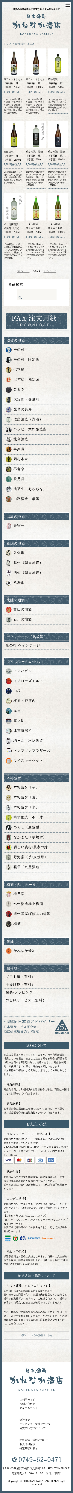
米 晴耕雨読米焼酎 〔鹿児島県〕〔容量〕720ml (15, 228)
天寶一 (19, 526)
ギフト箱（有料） (20, 977)
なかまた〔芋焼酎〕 (30, 837)
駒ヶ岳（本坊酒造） (30, 740)
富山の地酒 (22, 609)
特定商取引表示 (28, 1448)
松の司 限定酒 (26, 359)
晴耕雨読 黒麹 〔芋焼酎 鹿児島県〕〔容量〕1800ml (60, 155)
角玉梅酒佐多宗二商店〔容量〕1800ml (57, 228)
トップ (7, 43)
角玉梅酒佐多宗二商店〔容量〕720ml (34, 228)
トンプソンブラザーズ (32, 750)
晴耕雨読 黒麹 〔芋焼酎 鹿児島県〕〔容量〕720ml (38, 155)
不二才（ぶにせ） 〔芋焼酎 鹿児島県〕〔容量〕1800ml (38, 83)
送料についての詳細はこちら (36, 1335)
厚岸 (17, 711)
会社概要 (24, 1419)
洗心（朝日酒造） (28, 572)
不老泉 (19, 469)
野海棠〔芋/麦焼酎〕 (30, 857)
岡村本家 (20, 459)
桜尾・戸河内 (24, 701)
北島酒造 (20, 439)
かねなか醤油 (24, 950)
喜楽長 (19, 449)
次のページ (50, 271)
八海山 (19, 582)
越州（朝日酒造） (28, 562)
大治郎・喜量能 (26, 399)
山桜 (17, 691)
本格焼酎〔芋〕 (26, 787)
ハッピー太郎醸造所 (30, 429)
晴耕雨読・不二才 (25, 43)
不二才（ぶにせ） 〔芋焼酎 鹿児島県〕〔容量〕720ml (16, 83)
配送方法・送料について (33, 1439)
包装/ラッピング (19, 992)
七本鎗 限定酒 (27, 379)
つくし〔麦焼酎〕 (28, 827)
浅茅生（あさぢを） (30, 489)
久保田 (19, 552)
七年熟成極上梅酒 (28, 904)
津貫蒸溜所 (22, 731)
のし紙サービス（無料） (26, 1000)
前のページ (23, 271)
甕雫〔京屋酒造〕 (28, 867)
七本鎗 (19, 369)
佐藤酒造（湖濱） (28, 419)
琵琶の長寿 (22, 409)
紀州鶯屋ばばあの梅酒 (32, 914)
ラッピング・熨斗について (35, 1423)
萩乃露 (19, 479)
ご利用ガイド (27, 1399)
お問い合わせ (27, 1403)
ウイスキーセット (28, 760)
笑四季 (19, 389)
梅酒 (17, 924)
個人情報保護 (27, 1444)
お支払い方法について (32, 1428)
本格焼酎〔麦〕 (26, 797)
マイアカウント (28, 1408)
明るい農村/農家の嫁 (30, 847)
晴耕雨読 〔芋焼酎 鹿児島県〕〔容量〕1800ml (16, 155)
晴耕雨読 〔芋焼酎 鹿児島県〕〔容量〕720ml (60, 83)
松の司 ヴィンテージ (23, 645)
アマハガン (22, 671)
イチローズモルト (28, 681)
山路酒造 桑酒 (26, 499)
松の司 (19, 349)
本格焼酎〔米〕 (26, 807)
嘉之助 (19, 721)
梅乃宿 (19, 894)
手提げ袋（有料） (20, 984)
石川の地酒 (22, 619)
